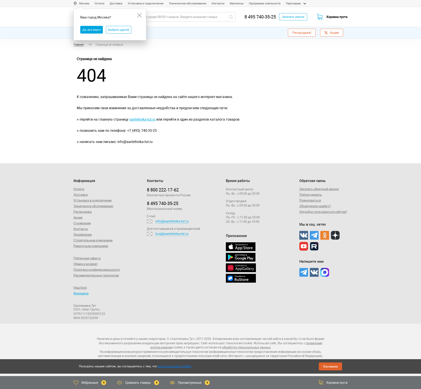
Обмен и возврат (85, 264)
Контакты (218, 3)
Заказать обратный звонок (319, 189)
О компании (82, 223)
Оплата (99, 3)
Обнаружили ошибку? (315, 206)
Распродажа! (301, 32)
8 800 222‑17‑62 (163, 190)
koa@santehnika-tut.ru (171, 234)
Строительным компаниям (92, 240)
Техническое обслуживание (187, 3)
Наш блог (80, 287)
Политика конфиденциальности (96, 269)
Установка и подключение (146, 3)
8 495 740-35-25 (260, 17)
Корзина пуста (337, 17)
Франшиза (81, 293)
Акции (334, 32)
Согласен (330, 366)
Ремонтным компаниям (90, 246)
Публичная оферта (87, 258)
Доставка (116, 3)
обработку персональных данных (246, 347)
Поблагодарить (310, 194)
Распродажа (82, 212)
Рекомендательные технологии (96, 275)
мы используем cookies (174, 366)
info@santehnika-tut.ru (172, 221)
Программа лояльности (265, 3)
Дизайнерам (82, 234)
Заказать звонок (293, 16)
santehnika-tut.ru (142, 119)
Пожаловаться (310, 200)
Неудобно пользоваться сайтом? (323, 212)
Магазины (237, 3)
